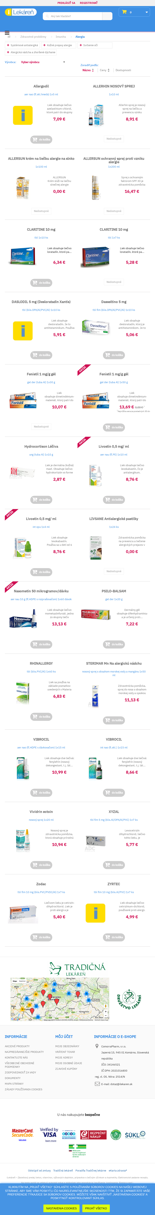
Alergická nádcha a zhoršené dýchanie (32, 52)
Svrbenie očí (90, 45)
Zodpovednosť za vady (20, 1072)
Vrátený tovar (65, 1052)
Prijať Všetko (96, 1208)
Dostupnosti (123, 70)
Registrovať (89, 3)
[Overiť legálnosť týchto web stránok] (77, 1151)
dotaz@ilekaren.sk (121, 1084)
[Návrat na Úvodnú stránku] (9, 36)
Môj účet (64, 1036)
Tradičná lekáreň (63, 1170)
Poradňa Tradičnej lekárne (90, 1170)
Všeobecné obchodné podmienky (19, 1065)
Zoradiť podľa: (89, 65)
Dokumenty (13, 1078)
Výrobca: (10, 62)
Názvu (87, 70)
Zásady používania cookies (23, 1089)
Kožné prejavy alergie (59, 45)
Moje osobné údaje (68, 1063)
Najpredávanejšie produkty (24, 1052)
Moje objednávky (67, 1046)
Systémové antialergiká (24, 45)
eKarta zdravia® (118, 1170)
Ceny (103, 70)
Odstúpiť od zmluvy (39, 1170)
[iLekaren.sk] (21, 12)
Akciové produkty (17, 1046)
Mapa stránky (14, 1083)
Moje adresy (64, 1057)
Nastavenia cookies (61, 1208)
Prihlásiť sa (66, 3)
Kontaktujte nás (16, 1057)
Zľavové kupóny (66, 1069)
